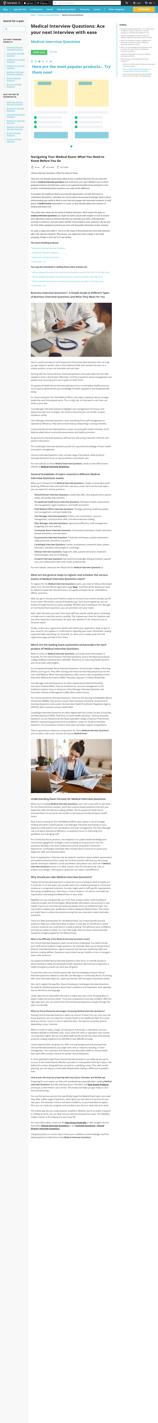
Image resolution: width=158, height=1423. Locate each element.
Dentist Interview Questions (14, 79)
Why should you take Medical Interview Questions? (134, 60)
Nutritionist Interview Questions (15, 54)
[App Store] (29, 3)
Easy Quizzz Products (98, 1084)
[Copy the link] (47, 61)
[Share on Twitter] (36, 61)
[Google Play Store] (42, 3)
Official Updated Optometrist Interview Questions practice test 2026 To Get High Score (67, 281)
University (84, 9)
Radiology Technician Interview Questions (15, 73)
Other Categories (117, 9)
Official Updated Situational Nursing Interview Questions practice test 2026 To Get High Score (70, 272)
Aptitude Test (20, 9)
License (96, 9)
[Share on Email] (39, 61)
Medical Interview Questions (55, 466)
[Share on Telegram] (50, 61)
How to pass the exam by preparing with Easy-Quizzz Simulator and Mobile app (137, 75)
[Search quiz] (14, 29)
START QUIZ (39, 52)
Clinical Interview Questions (55, 1125)
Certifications (36, 9)
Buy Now (53, 51)
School (50, 9)
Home (33, 15)
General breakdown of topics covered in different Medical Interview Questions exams (136, 37)
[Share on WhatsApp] (43, 61)
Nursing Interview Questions (14, 85)
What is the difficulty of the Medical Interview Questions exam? (139, 65)
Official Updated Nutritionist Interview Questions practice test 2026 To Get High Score (67, 277)
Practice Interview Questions (48, 15)
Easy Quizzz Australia (76, 1122)
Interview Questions (66, 9)
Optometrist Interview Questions (16, 61)
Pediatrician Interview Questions (16, 67)
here (75, 587)
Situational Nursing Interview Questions (15, 48)
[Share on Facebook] (32, 61)
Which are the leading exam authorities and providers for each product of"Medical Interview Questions (136, 49)
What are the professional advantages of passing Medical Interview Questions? (137, 70)
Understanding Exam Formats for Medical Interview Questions (135, 55)
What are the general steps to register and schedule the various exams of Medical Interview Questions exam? (136, 42)
